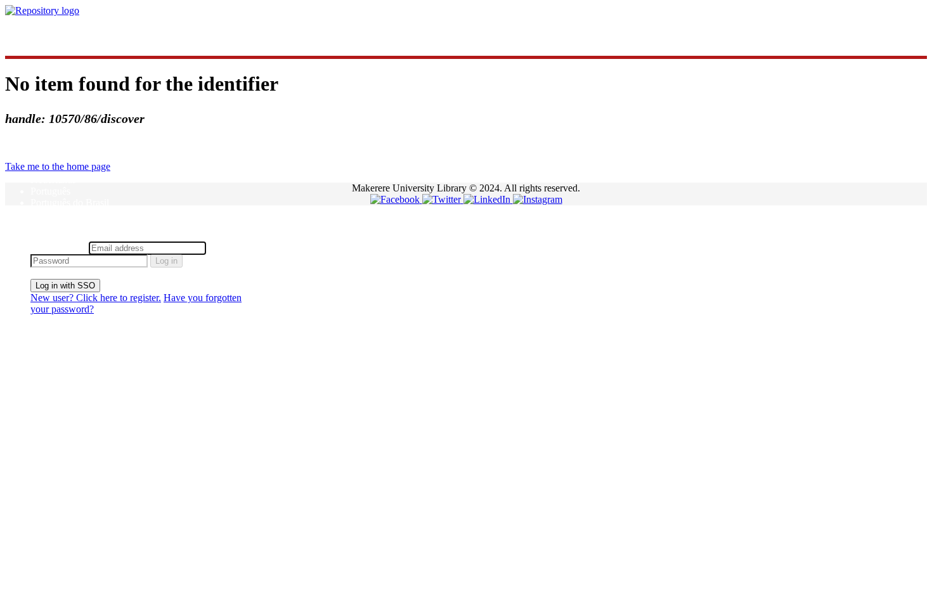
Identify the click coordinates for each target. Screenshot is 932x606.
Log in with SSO (65, 285)
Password (228, 247)
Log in (166, 261)
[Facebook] (396, 199)
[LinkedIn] (488, 199)
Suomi (43, 214)
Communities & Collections (85, 32)
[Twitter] (442, 199)
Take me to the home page (57, 166)
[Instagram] (537, 199)
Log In (44, 235)
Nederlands (53, 179)
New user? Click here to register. (95, 297)
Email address (58, 247)
